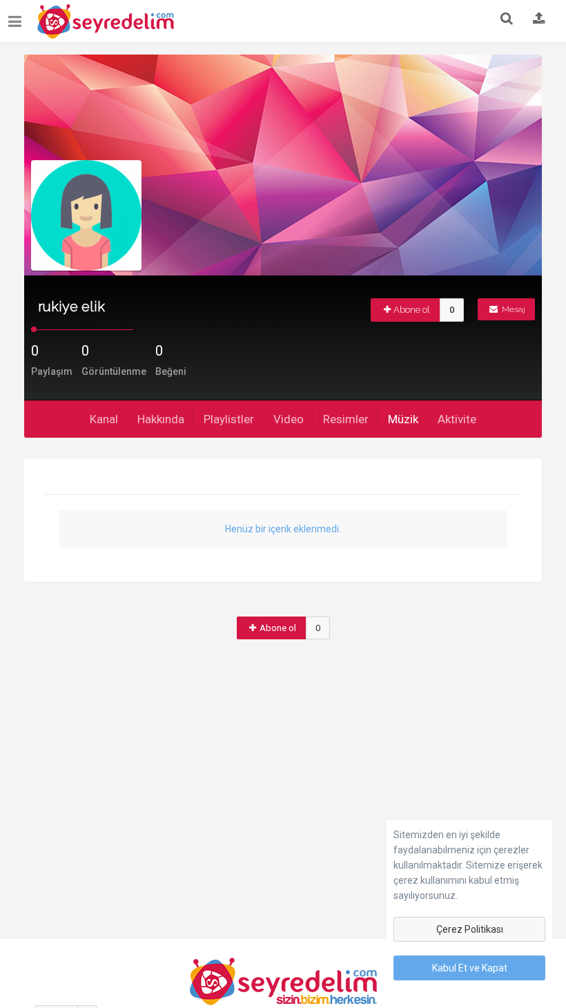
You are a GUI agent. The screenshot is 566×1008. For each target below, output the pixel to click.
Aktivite (457, 419)
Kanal (104, 419)
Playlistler (229, 419)
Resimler (346, 419)
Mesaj (512, 309)
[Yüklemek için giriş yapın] (539, 19)
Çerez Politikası (469, 929)
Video (288, 419)
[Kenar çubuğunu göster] (17, 16)
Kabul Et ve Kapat (469, 967)
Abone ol (411, 309)
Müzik (403, 419)
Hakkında (160, 419)
